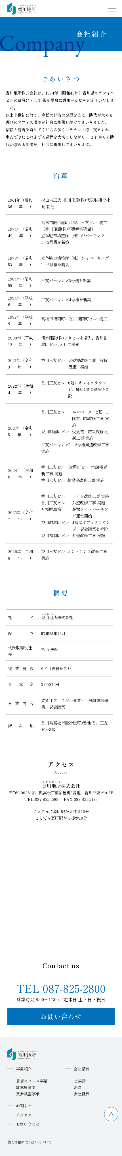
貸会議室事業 (28, 1093)
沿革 (78, 1087)
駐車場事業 (26, 1087)
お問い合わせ (61, 1016)
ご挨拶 (80, 1081)
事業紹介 (24, 1069)
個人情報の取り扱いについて (29, 1141)
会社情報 (82, 1069)
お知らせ (24, 1105)
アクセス (24, 1115)
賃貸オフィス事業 (32, 1081)
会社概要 (82, 1093)
